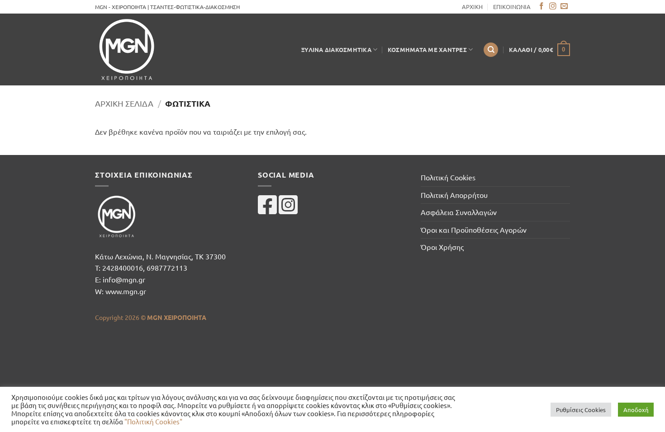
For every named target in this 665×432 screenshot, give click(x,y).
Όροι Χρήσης (442, 246)
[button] (539, 49)
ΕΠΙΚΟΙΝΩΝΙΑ (512, 6)
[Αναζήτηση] (491, 49)
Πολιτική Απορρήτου (454, 194)
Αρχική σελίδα (124, 103)
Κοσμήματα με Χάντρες (427, 49)
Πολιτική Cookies (448, 177)
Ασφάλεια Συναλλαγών (459, 211)
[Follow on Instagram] (552, 6)
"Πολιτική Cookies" (153, 421)
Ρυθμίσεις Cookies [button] (581, 409)
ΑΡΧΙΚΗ (472, 6)
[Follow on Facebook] (541, 6)
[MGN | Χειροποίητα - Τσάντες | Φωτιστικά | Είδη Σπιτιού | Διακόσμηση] (133, 49)
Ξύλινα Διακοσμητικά (336, 49)
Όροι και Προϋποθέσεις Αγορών (474, 229)
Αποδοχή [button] (635, 409)
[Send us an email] (564, 6)
